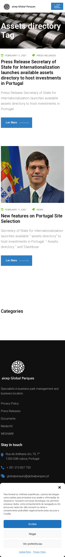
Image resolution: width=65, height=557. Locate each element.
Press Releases (11, 411)
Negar (32, 533)
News (40, 209)
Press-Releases (46, 55)
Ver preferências (32, 543)
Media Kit (7, 426)
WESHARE (7, 433)
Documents (8, 418)
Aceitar (32, 524)
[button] (59, 487)
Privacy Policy (39, 552)
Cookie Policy (25, 552)
